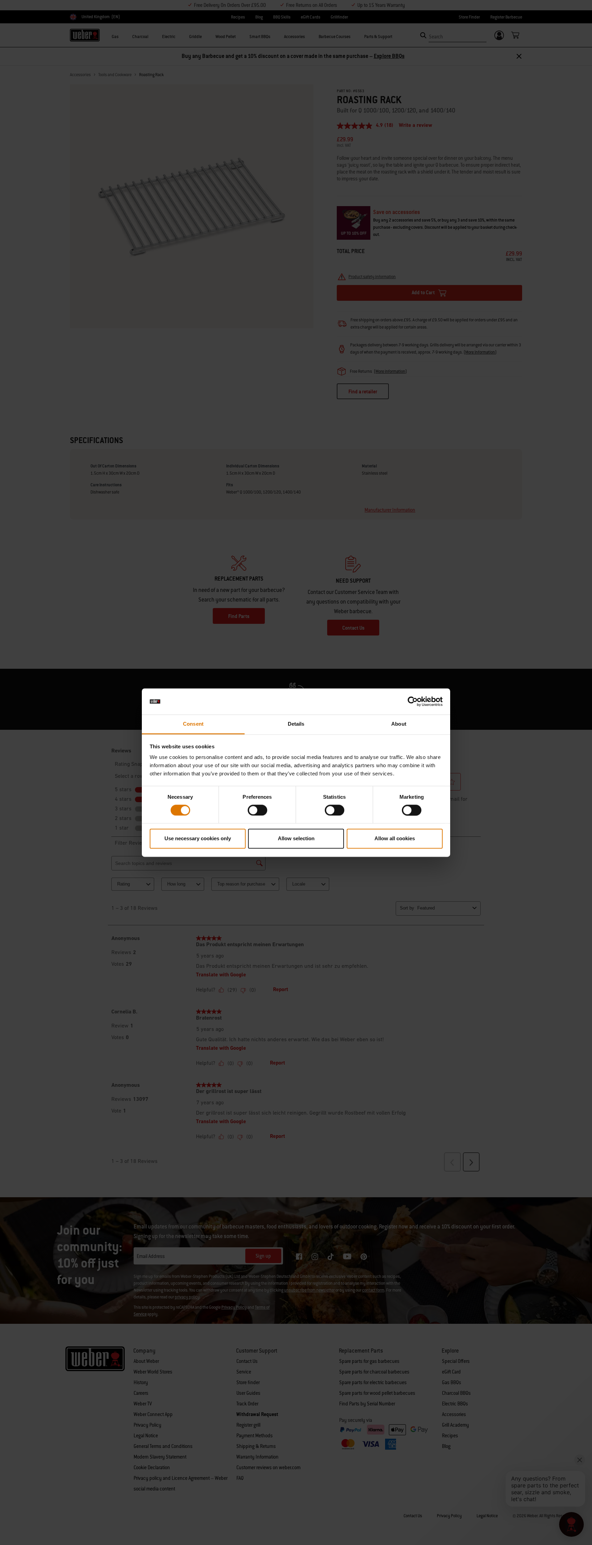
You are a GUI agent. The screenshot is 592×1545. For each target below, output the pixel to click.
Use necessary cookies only (197, 839)
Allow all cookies (394, 839)
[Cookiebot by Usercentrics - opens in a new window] (413, 701)
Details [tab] (296, 724)
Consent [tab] (193, 724)
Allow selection (296, 839)
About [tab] (398, 724)
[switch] (257, 810)
